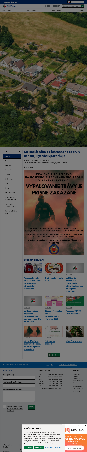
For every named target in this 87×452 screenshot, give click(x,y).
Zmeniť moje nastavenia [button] (53, 447)
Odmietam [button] (39, 447)
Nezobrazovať (80, 426)
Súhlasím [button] (28, 447)
